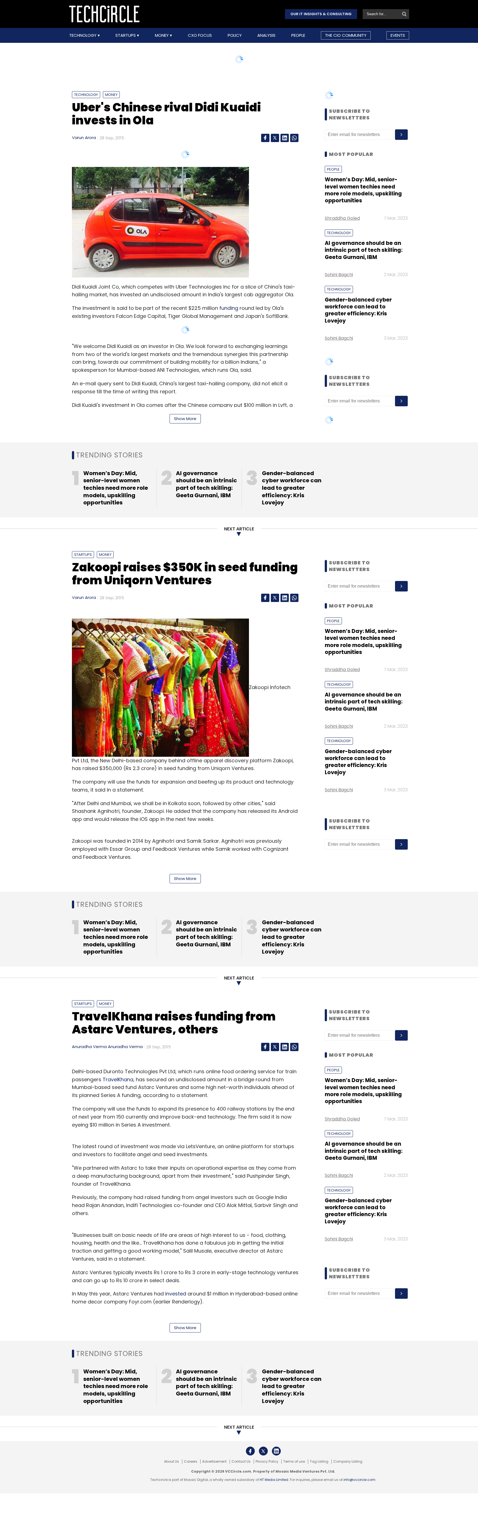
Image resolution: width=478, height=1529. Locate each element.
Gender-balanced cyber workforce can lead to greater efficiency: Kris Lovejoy (358, 310)
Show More (185, 418)
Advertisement (214, 1461)
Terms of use (294, 1461)
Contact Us (241, 1461)
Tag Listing (319, 1461)
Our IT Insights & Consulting (321, 14)
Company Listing (347, 1461)
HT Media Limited (274, 1479)
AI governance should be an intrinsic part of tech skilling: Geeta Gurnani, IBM (363, 250)
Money (162, 35)
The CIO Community (346, 35)
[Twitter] (275, 138)
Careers (190, 1461)
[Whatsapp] (294, 138)
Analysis (266, 35)
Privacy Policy (267, 1461)
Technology (83, 35)
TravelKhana (118, 1079)
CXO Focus (200, 35)
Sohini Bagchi (339, 274)
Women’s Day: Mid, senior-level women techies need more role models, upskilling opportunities (363, 190)
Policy (235, 35)
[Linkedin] (284, 138)
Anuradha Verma (89, 1046)
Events (398, 35)
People (298, 35)
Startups (126, 35)
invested (175, 1293)
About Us (171, 1461)
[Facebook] (265, 138)
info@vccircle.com (359, 1479)
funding (228, 308)
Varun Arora (84, 137)
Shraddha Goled (342, 218)
